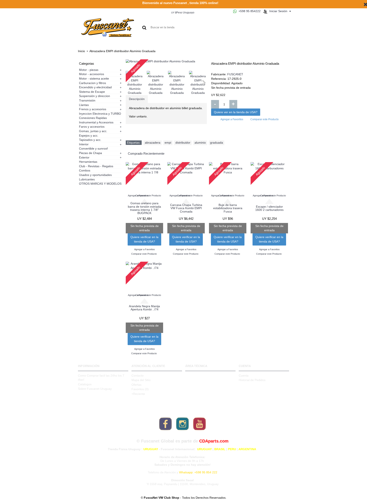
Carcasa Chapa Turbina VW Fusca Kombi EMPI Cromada (186, 208)
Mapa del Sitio (141, 380)
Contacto (137, 375)
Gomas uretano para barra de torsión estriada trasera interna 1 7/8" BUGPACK (144, 208)
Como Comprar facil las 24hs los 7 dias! (101, 377)
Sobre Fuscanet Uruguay (95, 388)
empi (168, 142)
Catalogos (85, 384)
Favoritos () (140, 389)
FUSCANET (235, 74)
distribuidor (182, 142)
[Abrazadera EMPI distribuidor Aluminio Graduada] (166, 61)
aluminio (200, 142)
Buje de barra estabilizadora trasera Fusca (227, 208)
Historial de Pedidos (252, 380)
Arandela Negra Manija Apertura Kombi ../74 (144, 307)
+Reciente (138, 393)
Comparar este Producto (264, 119)
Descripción (137, 99)
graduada (216, 142)
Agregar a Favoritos (231, 119)
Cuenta (243, 375)
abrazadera (152, 142)
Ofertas (136, 384)
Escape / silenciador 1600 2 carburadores (269, 208)
